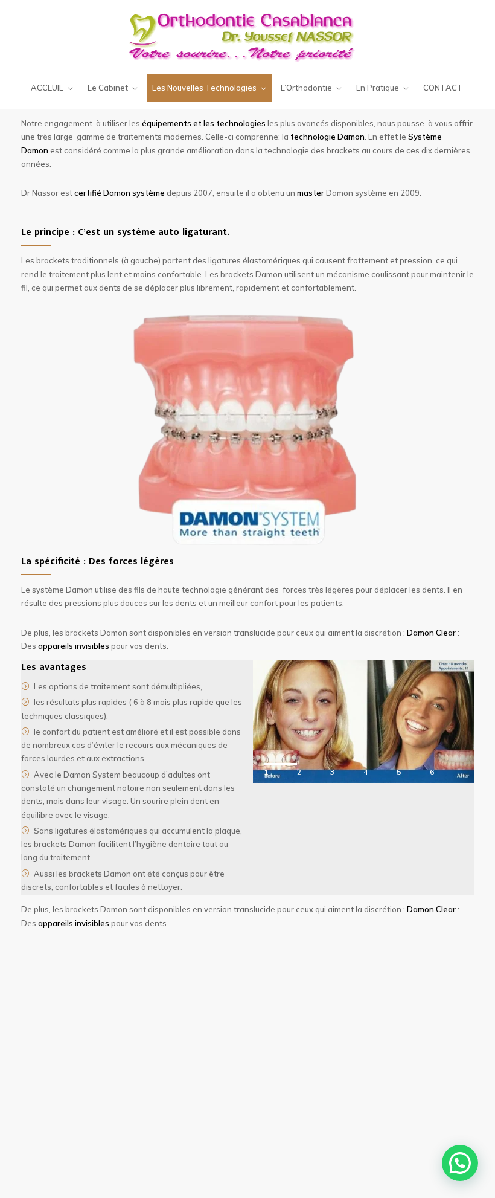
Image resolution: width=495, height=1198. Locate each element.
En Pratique (377, 87)
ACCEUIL (47, 87)
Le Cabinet (108, 87)
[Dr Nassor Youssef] (248, 36)
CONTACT (443, 87)
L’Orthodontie (306, 87)
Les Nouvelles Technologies (204, 87)
